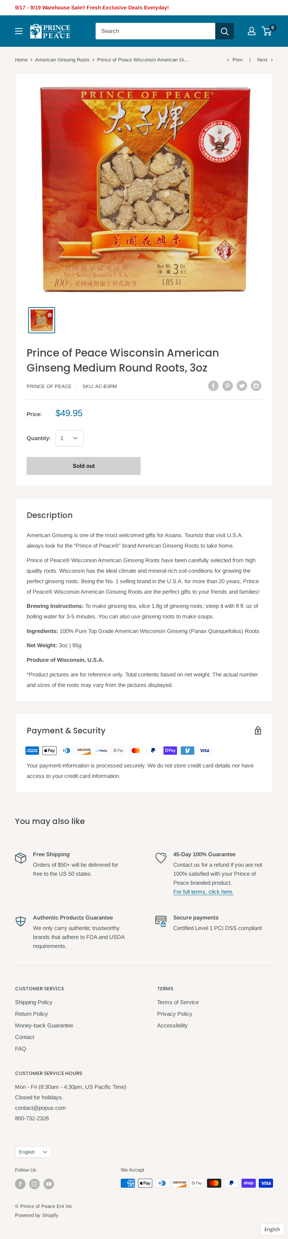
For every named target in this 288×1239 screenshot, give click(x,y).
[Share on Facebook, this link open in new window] (213, 385)
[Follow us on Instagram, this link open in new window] (34, 1184)
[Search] (224, 31)
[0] (267, 31)
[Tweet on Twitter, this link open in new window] (242, 385)
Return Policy (31, 1014)
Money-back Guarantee (44, 1025)
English (27, 1152)
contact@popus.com (40, 1108)
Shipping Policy (33, 1002)
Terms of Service (178, 1002)
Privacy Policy (174, 1014)
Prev (237, 60)
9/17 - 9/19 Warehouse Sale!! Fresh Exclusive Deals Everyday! (92, 7)
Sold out (84, 466)
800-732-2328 (32, 1118)
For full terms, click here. (203, 891)
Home (21, 60)
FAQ (20, 1048)
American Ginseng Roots (62, 60)
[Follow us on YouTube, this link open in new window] (49, 1184)
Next (262, 60)
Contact (24, 1037)
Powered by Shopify (36, 1215)
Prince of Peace (49, 386)
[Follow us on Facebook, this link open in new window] (20, 1184)
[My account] (251, 31)
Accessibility (172, 1025)
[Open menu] (18, 31)
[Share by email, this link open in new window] (256, 385)
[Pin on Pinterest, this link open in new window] (227, 385)
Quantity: (39, 438)
